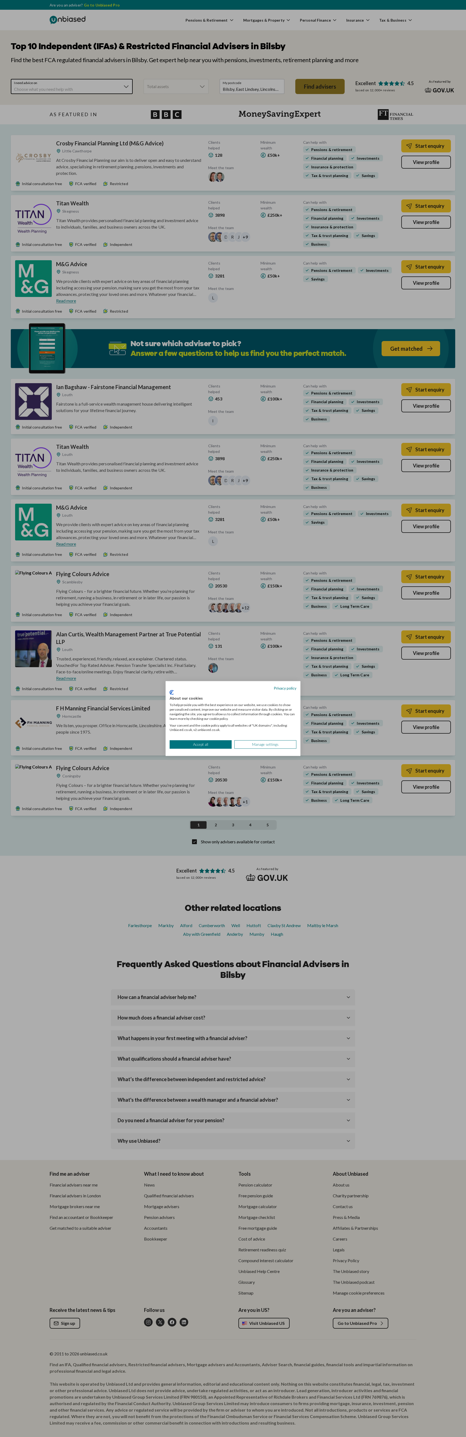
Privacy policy (285, 688)
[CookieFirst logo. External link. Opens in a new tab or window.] (172, 692)
